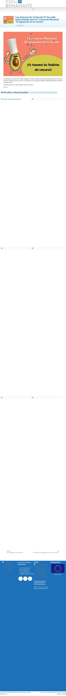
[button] (33, 9)
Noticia (5, 87)
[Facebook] (20, 579)
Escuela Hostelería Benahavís (43, 92)
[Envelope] (30, 579)
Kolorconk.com (3, 694)
